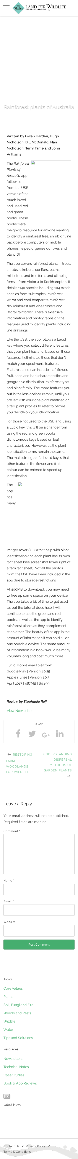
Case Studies (13, 1075)
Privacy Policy (36, 1146)
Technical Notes (16, 1067)
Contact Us (11, 1146)
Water (8, 1030)
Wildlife (9, 1021)
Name (8, 880)
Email (8, 901)
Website (9, 922)
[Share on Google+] (45, 736)
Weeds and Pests (17, 1013)
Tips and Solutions (18, 1038)
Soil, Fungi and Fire (18, 1005)
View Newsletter (20, 711)
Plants (8, 997)
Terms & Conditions (17, 1151)
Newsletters (13, 1059)
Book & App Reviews (20, 1083)
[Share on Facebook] (18, 733)
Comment (11, 831)
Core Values (13, 988)
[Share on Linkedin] (59, 733)
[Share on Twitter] (32, 733)
